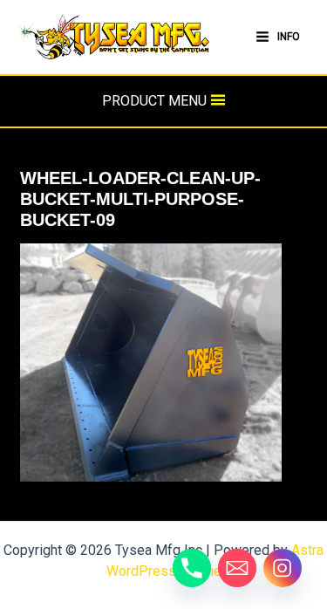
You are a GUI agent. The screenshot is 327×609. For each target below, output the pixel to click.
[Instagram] (282, 568)
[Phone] (192, 568)
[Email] (237, 568)
